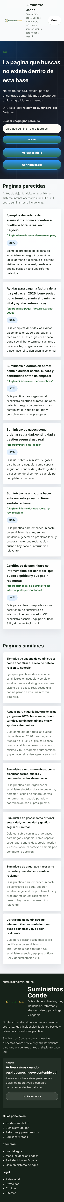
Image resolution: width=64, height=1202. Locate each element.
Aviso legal (13, 1179)
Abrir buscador (32, 164)
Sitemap (11, 1193)
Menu (54, 20)
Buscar (32, 139)
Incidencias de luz (17, 1123)
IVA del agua (14, 1151)
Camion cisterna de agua (22, 1165)
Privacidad (12, 1184)
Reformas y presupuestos (22, 1132)
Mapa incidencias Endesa (22, 1156)
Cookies (11, 1188)
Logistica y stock (17, 1137)
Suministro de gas (17, 1127)
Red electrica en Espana (21, 1160)
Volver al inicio (32, 152)
